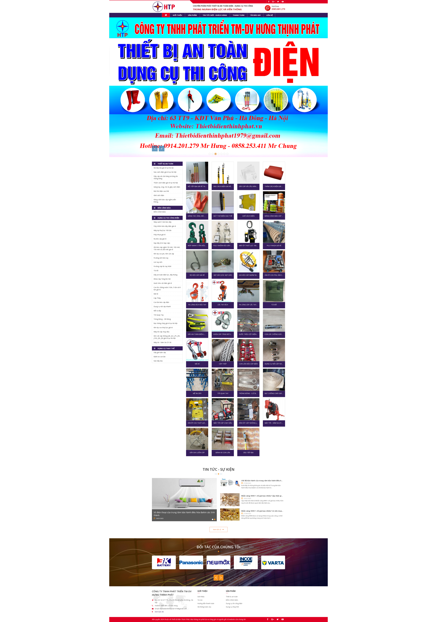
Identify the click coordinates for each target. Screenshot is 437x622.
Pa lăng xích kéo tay (197, 305)
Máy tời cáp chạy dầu (222, 423)
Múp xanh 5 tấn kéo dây (197, 245)
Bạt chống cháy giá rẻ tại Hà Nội (274, 393)
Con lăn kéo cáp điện (248, 364)
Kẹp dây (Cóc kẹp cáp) (223, 275)
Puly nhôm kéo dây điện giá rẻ (222, 245)
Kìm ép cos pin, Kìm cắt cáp (274, 275)
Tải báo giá (255, 15)
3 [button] (215, 154)
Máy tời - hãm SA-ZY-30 (274, 423)
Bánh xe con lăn (223, 452)
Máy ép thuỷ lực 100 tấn (248, 245)
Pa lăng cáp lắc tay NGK (248, 305)
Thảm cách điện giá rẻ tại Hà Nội (274, 186)
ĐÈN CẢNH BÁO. (160, 212)
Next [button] (161, 148)
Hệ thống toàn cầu (204, 607)
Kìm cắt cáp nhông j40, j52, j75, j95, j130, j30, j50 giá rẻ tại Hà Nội (248, 423)
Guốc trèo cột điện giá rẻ (248, 334)
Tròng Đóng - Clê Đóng (248, 393)
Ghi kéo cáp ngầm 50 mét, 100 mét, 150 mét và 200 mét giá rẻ (248, 275)
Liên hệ (269, 15)
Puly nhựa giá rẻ (274, 245)
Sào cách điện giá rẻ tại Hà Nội (222, 186)
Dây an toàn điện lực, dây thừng (197, 334)
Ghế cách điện (248, 216)
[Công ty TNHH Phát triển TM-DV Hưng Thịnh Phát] (164, 6)
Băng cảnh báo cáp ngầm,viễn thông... (274, 216)
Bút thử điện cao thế (222, 216)
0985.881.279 (278, 9)
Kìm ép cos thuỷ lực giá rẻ (197, 423)
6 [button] (224, 154)
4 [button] (218, 154)
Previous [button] (155, 148)
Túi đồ (274, 305)
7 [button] (227, 154)
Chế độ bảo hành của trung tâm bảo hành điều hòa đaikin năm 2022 (262, 480)
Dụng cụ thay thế (232, 607)
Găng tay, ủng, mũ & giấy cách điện (197, 216)
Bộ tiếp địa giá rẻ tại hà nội (197, 186)
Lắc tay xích (223, 305)
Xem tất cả (217, 529)
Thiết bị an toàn (232, 597)
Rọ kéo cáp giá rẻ (197, 275)
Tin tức (200, 600)
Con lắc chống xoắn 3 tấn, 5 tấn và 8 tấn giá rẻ (274, 334)
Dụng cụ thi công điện (234, 603)
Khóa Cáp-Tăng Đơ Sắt (222, 334)
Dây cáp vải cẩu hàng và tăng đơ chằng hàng (248, 186)
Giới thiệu (177, 15)
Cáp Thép (223, 364)
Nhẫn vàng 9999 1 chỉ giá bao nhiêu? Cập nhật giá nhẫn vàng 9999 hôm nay (262, 496)
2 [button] (212, 154)
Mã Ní (197, 364)
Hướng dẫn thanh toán (205, 603)
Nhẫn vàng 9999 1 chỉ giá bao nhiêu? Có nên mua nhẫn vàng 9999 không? (262, 511)
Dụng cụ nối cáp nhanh (274, 364)
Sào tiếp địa (248, 452)
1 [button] (209, 154)
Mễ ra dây (197, 393)
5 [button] (221, 154)
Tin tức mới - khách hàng (215, 15)
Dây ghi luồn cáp (197, 452)
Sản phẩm (192, 15)
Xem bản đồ (159, 612)
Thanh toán (238, 15)
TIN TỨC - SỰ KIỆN (218, 469)
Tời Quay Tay (222, 393)
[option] (218, 59)
